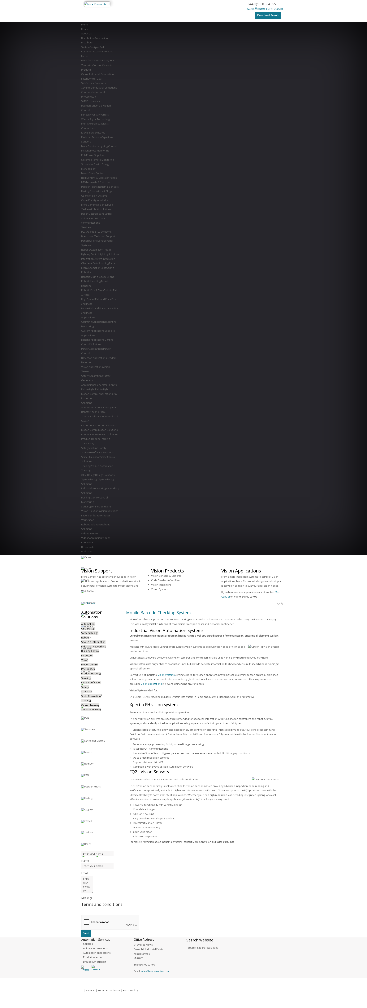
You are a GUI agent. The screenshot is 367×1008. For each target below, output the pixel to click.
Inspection (87, 655)
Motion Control (89, 664)
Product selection (93, 957)
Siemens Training (91, 709)
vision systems (166, 675)
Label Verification (91, 682)
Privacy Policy (130, 990)
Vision (84, 660)
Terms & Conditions (109, 990)
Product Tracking (91, 673)
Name (85, 860)
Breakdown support (94, 961)
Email (84, 873)
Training (86, 700)
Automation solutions (95, 948)
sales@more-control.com (265, 9)
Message (87, 898)
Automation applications (97, 952)
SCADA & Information (93, 642)
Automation (88, 624)
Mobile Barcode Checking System (158, 612)
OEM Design (88, 628)
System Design (89, 633)
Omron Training (90, 705)
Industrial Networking (93, 646)
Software (86, 691)
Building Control (90, 651)
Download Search (268, 15)
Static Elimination (91, 696)
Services (88, 943)
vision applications (151, 684)
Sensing (86, 678)
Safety (85, 687)
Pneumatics (88, 669)
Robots (85, 637)
